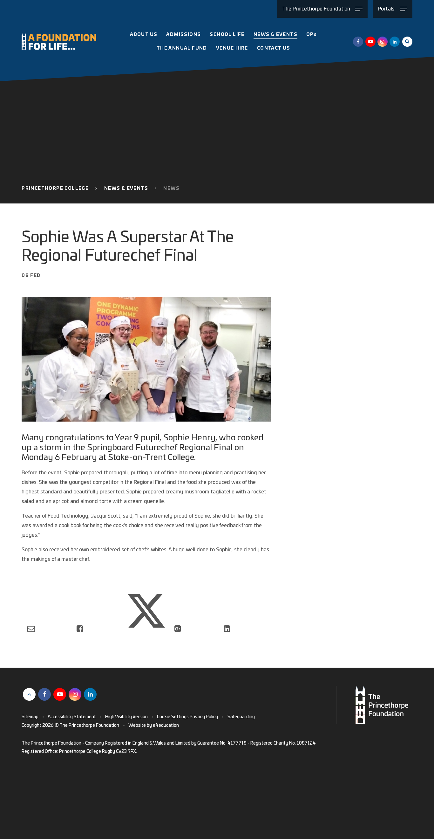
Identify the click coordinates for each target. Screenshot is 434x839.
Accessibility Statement (72, 717)
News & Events (126, 188)
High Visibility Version (126, 717)
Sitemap (30, 717)
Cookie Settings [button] (173, 717)
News (171, 188)
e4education (166, 725)
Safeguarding (241, 717)
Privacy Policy (204, 717)
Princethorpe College (55, 188)
